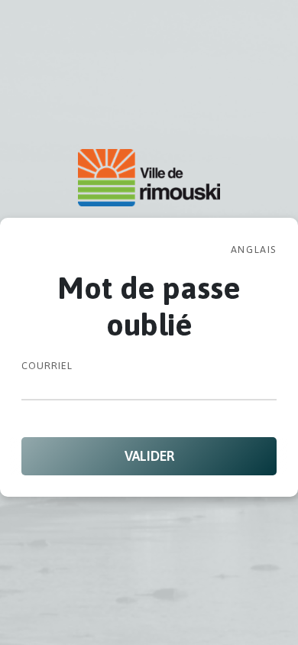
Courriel (47, 365)
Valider (149, 456)
